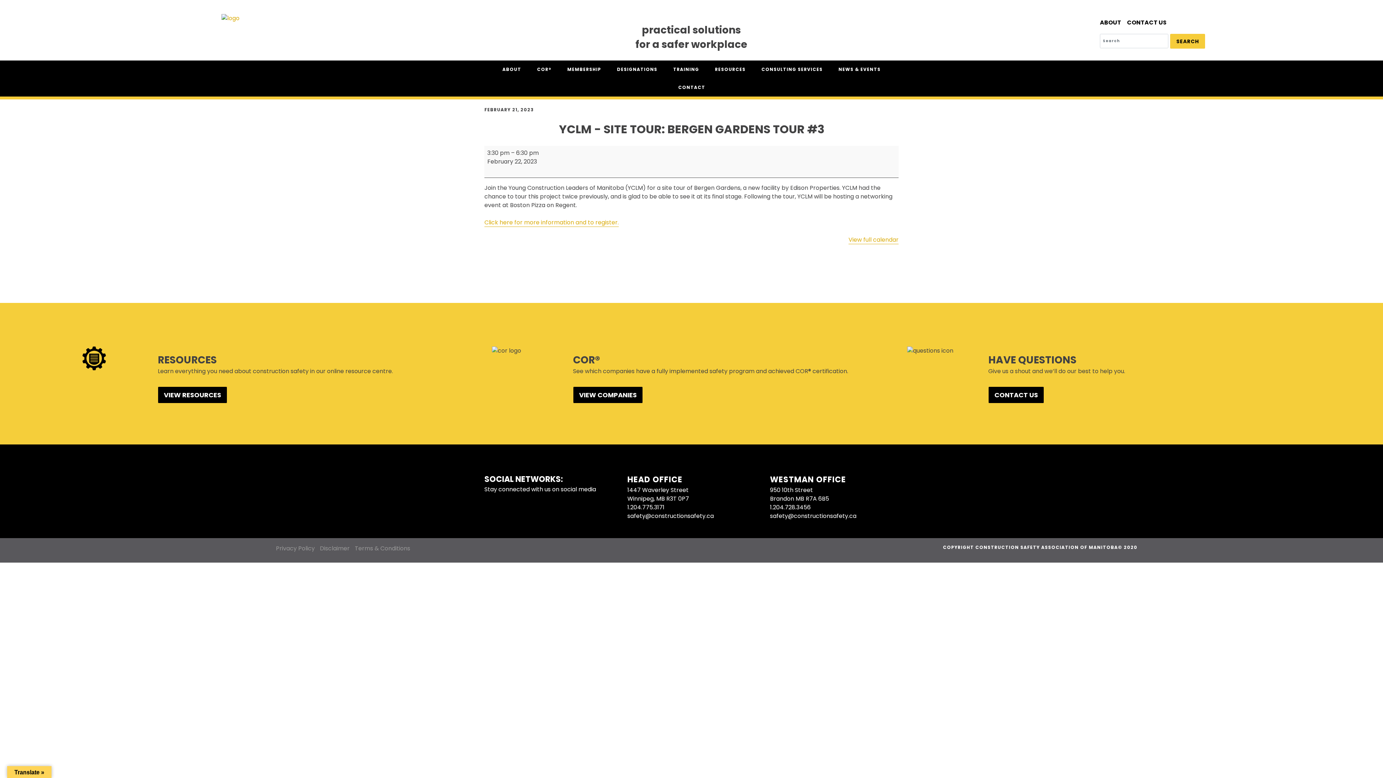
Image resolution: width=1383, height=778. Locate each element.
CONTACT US (1016, 394)
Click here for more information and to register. (551, 222)
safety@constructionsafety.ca (670, 516)
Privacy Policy (295, 548)
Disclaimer (335, 548)
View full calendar (874, 240)
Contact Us (1147, 22)
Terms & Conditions (382, 548)
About (1110, 22)
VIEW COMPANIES (608, 394)
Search (1187, 41)
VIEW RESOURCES (192, 394)
